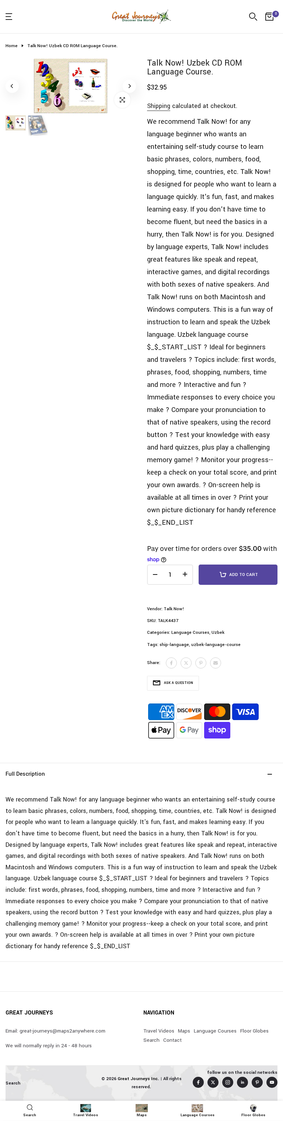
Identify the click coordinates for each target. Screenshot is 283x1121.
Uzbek (218, 632)
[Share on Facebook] (171, 662)
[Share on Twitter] (186, 662)
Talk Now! (174, 609)
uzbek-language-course (216, 645)
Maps (184, 1030)
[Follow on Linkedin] (242, 1082)
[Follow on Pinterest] (257, 1082)
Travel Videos (158, 1030)
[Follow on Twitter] (213, 1082)
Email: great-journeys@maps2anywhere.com (55, 1030)
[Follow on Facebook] (198, 1082)
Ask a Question (178, 683)
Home (12, 46)
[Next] (129, 86)
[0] (269, 17)
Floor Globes (254, 1030)
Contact (172, 1040)
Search (151, 1040)
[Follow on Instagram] (227, 1082)
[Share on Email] (215, 662)
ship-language (174, 645)
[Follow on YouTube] (271, 1082)
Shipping (158, 106)
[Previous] (12, 86)
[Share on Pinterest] (200, 662)
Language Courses (190, 632)
